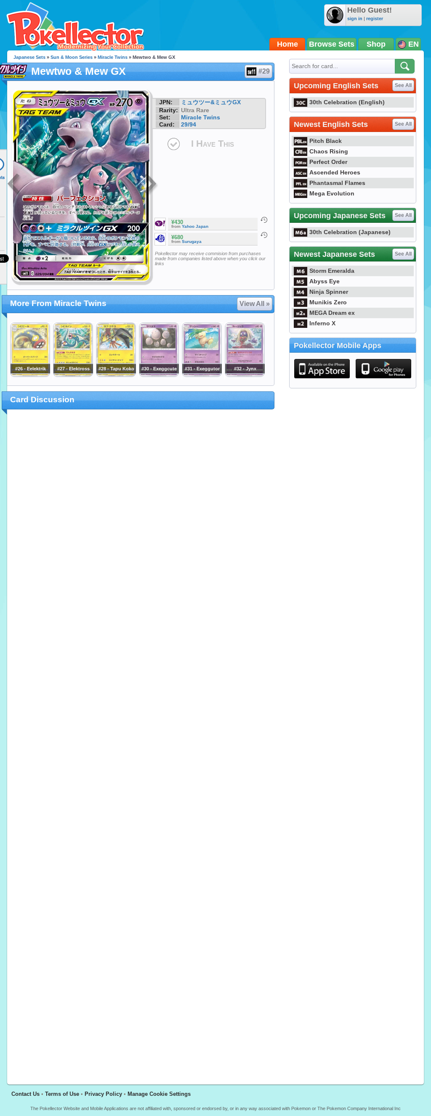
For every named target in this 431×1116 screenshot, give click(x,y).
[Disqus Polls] (140, 525)
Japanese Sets (29, 57)
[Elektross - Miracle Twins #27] (73, 375)
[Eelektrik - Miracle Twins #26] (30, 375)
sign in (354, 18)
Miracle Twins (113, 57)
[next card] (151, 185)
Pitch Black (325, 140)
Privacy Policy (103, 1094)
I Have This (212, 143)
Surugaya (192, 241)
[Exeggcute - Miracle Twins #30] (158, 375)
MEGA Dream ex (332, 312)
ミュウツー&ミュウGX (211, 102)
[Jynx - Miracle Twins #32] (244, 375)
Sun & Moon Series (72, 57)
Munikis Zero (328, 302)
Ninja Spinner (328, 291)
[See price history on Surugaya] (264, 235)
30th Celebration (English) (347, 102)
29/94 (188, 124)
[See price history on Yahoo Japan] (264, 219)
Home (287, 44)
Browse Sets (331, 44)
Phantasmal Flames (337, 182)
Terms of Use (62, 1094)
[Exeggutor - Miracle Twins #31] (201, 375)
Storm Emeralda (331, 270)
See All (403, 85)
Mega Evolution (331, 193)
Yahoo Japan (195, 226)
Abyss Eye (324, 281)
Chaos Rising (328, 151)
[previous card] (14, 185)
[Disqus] (140, 742)
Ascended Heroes (334, 172)
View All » (254, 303)
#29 (264, 71)
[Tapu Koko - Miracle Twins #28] (116, 375)
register (374, 18)
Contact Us (25, 1094)
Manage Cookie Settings (159, 1094)
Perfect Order (328, 161)
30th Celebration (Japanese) (350, 232)
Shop (376, 44)
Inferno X (322, 323)
